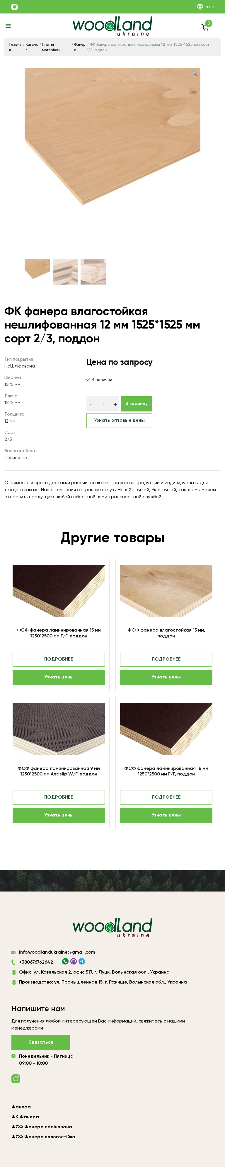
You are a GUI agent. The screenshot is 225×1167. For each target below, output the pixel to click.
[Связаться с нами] (14, 7)
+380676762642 (36, 962)
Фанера (80, 47)
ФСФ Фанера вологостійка (43, 1137)
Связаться (40, 1042)
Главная (15, 47)
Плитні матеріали (51, 47)
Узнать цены (59, 677)
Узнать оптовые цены (119, 420)
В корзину (136, 404)
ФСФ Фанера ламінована (41, 1127)
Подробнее (58, 659)
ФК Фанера (25, 1117)
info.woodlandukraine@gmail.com (57, 952)
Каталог (31, 47)
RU (208, 7)
